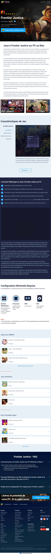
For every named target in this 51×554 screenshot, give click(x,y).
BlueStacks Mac (4, 512)
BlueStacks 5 (3, 513)
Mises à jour (42, 512)
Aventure (2, 529)
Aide (41, 510)
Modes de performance (19, 529)
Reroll (16, 528)
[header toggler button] (49, 2)
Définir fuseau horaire (19, 541)
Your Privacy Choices (27, 553)
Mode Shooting (18, 513)
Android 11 (3, 520)
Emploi (29, 518)
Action (2, 527)
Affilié (29, 515)
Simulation (3, 537)
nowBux (2, 518)
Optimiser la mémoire (19, 531)
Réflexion (2, 532)
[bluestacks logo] (5, 2)
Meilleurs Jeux (3, 525)
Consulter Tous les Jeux (25, 366)
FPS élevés (17, 534)
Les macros (17, 521)
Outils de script (18, 533)
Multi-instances (18, 517)
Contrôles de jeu (18, 512)
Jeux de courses (4, 533)
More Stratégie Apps (8, 415)
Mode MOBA (17, 515)
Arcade (2, 530)
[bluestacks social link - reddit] (44, 519)
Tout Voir (25, 446)
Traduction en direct (19, 525)
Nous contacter (31, 517)
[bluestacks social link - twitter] (41, 522)
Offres (2, 517)
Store (2, 515)
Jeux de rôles (3, 535)
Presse (29, 520)
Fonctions (17, 510)
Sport (2, 538)
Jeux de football (4, 541)
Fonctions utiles (18, 539)
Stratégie (4, 21)
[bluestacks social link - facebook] (47, 519)
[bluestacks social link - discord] (41, 519)
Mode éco (17, 523)
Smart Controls (18, 526)
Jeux (2, 524)
